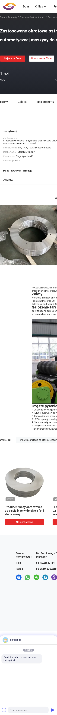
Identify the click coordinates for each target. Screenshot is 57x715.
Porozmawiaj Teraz (41, 58)
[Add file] (4, 709)
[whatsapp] (27, 577)
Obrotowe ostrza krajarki (32, 17)
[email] (19, 577)
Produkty (12, 17)
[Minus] (52, 640)
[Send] (52, 709)
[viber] (54, 577)
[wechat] (36, 577)
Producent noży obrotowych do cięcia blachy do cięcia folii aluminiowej (23, 510)
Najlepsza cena (12, 58)
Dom (2, 17)
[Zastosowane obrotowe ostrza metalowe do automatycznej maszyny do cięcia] (23, 482)
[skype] (45, 577)
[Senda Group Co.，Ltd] (9, 6)
